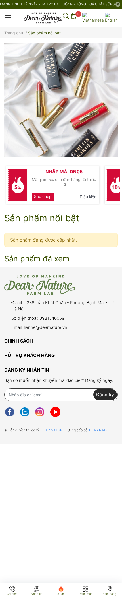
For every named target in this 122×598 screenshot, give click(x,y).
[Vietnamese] (93, 18)
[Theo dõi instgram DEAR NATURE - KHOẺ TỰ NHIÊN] (39, 412)
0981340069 (51, 318)
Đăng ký (105, 394)
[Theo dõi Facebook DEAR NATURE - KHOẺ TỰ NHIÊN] (9, 412)
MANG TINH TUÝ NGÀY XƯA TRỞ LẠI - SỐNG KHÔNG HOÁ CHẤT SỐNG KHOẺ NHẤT (57, 4)
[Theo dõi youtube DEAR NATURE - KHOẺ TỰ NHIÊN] (55, 412)
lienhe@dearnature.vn (45, 327)
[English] (111, 18)
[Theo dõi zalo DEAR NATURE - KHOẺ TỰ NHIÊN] (24, 412)
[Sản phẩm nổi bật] (61, 100)
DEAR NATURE (53, 430)
